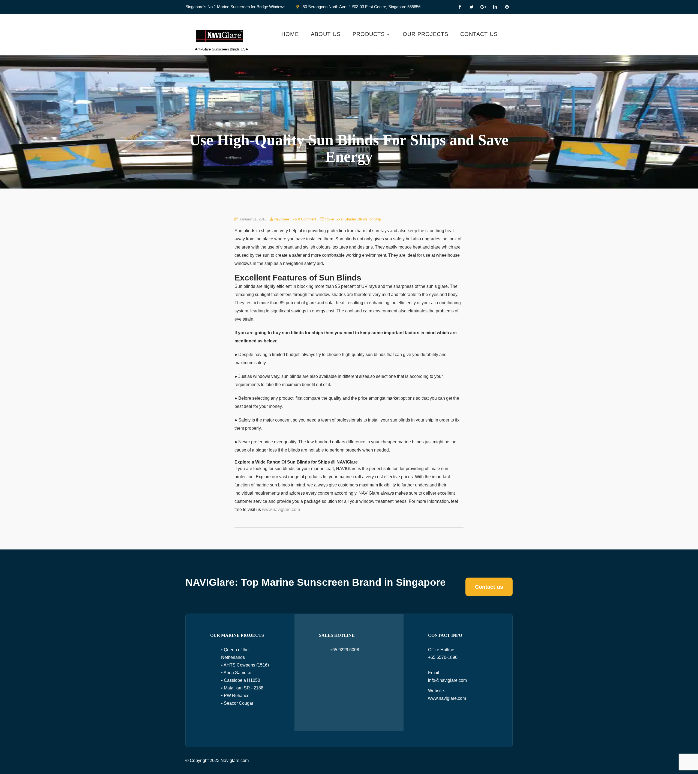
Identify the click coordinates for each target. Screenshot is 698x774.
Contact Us (479, 34)
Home (290, 34)
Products (369, 34)
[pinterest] (507, 7)
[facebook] (460, 7)
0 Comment (307, 219)
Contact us (489, 587)
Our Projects (425, 34)
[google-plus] (483, 7)
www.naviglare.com (281, 509)
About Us (326, 34)
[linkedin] (495, 7)
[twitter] (472, 7)
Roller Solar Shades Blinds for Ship (353, 219)
